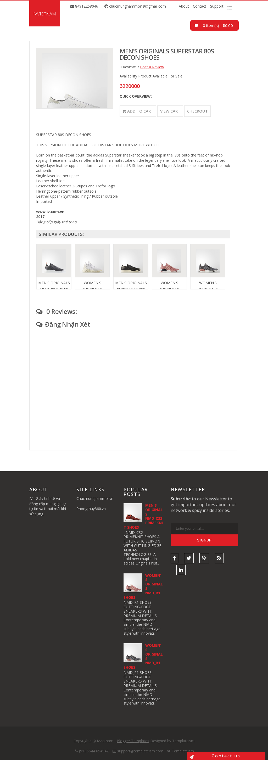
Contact (199, 6)
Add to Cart (139, 111)
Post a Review (152, 66)
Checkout (197, 111)
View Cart (170, 111)
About (184, 6)
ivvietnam (44, 14)
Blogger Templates (133, 740)
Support (217, 6)
